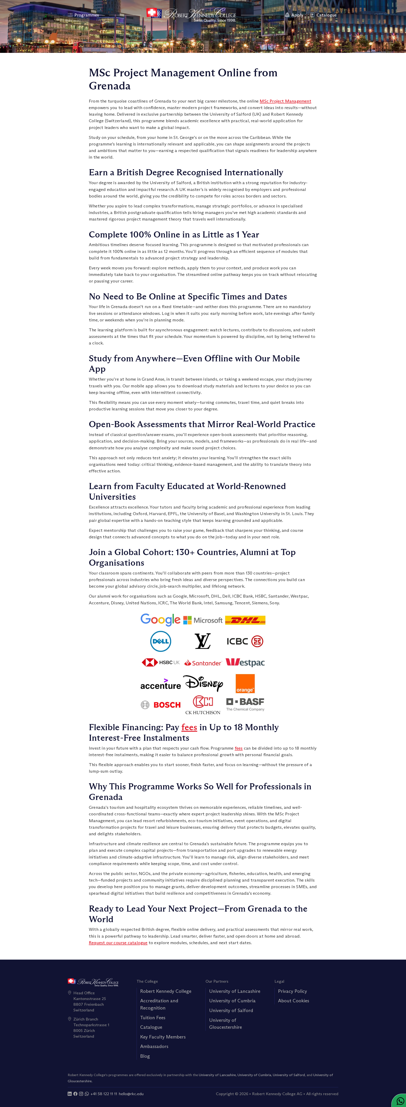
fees (189, 727)
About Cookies (293, 1001)
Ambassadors (154, 1046)
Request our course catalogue (118, 942)
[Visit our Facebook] (75, 1093)
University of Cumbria (232, 1001)
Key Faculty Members (163, 1037)
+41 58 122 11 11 (104, 1093)
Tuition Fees (152, 1018)
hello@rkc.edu (131, 1093)
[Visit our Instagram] (81, 1093)
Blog (145, 1056)
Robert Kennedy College (165, 991)
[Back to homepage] (191, 15)
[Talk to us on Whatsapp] (87, 1093)
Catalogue (151, 1027)
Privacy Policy (292, 991)
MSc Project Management (285, 101)
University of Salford (231, 1010)
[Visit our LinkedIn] (70, 1093)
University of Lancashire (234, 991)
